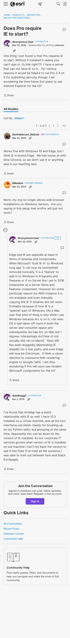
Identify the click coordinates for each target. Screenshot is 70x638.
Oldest (18, 118)
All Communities (13, 523)
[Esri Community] (17, 4)
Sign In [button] (35, 501)
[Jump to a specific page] (63, 126)
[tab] (10, 109)
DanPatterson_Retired (25, 134)
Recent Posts (11, 528)
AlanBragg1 (19, 395)
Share (9, 95)
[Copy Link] (14, 50)
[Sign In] (65, 4)
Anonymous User (23, 41)
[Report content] (64, 29)
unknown (59, 45)
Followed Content (14, 533)
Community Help (13, 538)
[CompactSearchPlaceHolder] (58, 4)
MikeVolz (17, 183)
